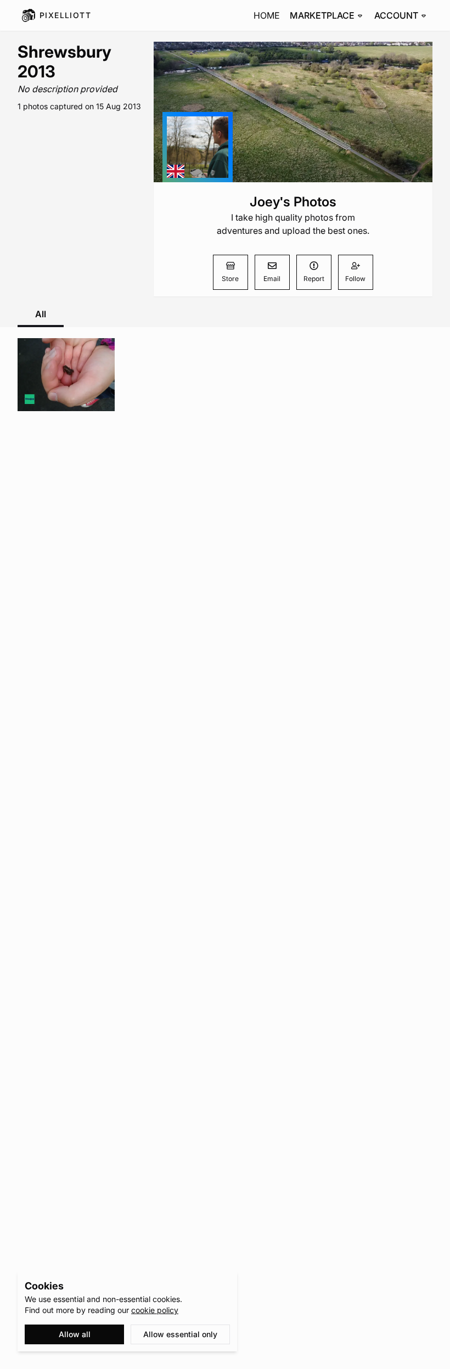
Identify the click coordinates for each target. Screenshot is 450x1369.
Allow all (75, 1334)
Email (271, 278)
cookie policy (154, 1310)
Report (313, 278)
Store (230, 278)
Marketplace (322, 15)
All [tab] (40, 313)
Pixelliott (65, 15)
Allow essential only (180, 1334)
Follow (355, 278)
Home (267, 15)
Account (396, 15)
